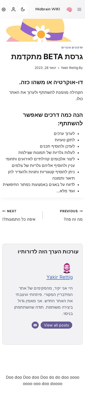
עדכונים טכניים (72, 47)
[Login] (13, 9)
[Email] (35, 325)
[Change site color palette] (22, 9)
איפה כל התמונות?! (18, 215)
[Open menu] (81, 9)
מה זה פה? (71, 215)
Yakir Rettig (69, 68)
